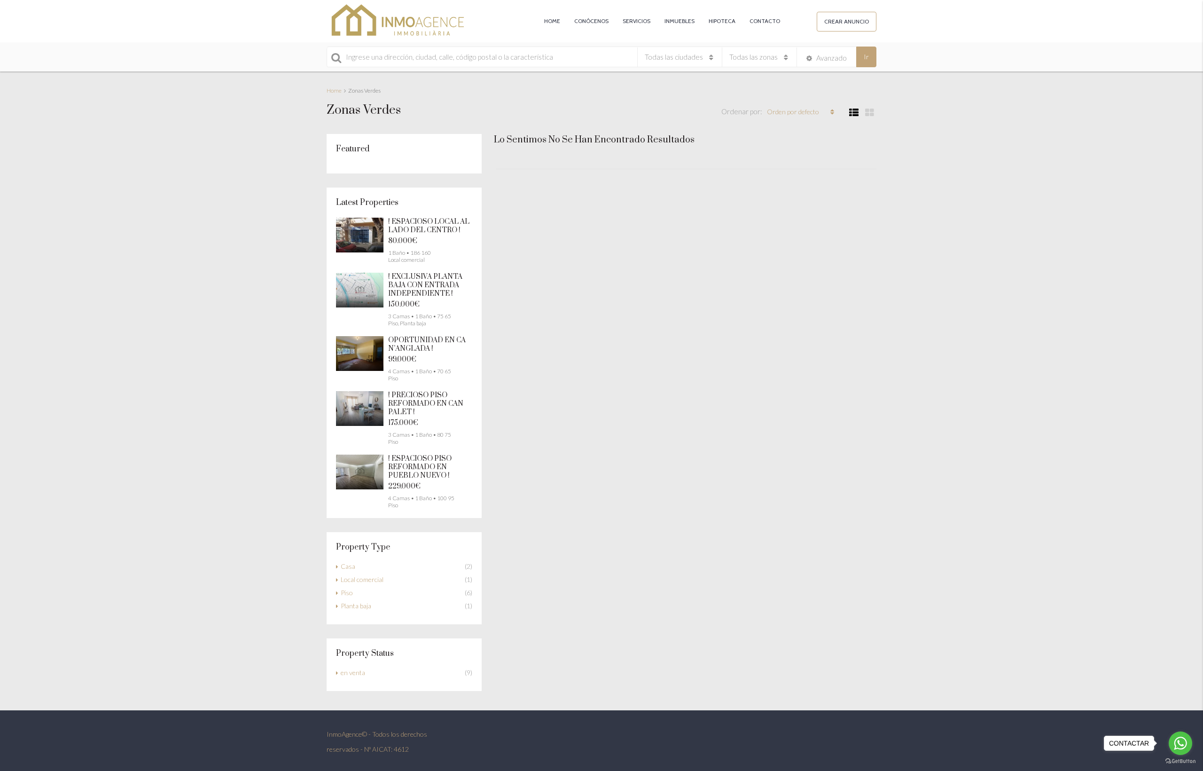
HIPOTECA (722, 20)
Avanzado (831, 58)
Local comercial (362, 579)
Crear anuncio (846, 21)
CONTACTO (765, 20)
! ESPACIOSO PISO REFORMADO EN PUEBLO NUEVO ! (420, 467)
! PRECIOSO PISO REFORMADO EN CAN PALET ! (425, 404)
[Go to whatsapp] (1180, 743)
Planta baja (356, 606)
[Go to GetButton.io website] (1180, 761)
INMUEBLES (679, 20)
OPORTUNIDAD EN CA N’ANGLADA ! (427, 344)
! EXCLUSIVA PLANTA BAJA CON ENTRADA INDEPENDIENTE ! (425, 285)
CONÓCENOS (591, 20)
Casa (348, 566)
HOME (552, 20)
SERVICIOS (636, 20)
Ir (866, 57)
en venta (353, 673)
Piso (347, 593)
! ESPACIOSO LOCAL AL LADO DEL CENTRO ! (428, 226)
